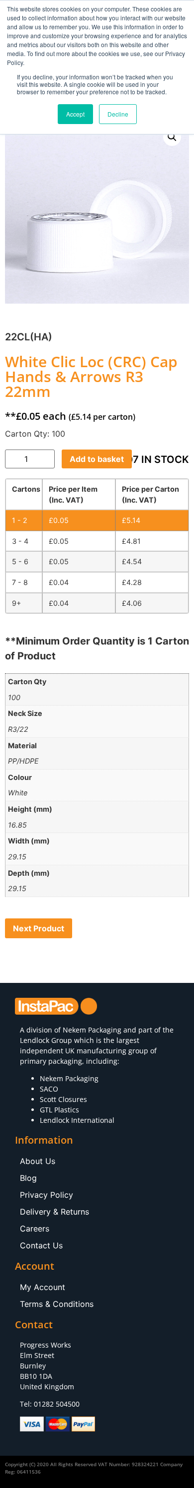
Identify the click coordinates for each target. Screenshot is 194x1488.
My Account (42, 1287)
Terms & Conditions (57, 1304)
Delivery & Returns (54, 1212)
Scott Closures (63, 1099)
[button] (172, 137)
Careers (34, 1228)
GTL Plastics (59, 1109)
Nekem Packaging (92, 1030)
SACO (49, 1089)
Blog (28, 1178)
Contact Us (41, 1245)
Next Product (38, 928)
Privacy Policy (46, 1195)
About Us (37, 1161)
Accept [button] (75, 114)
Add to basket (97, 459)
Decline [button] (117, 114)
